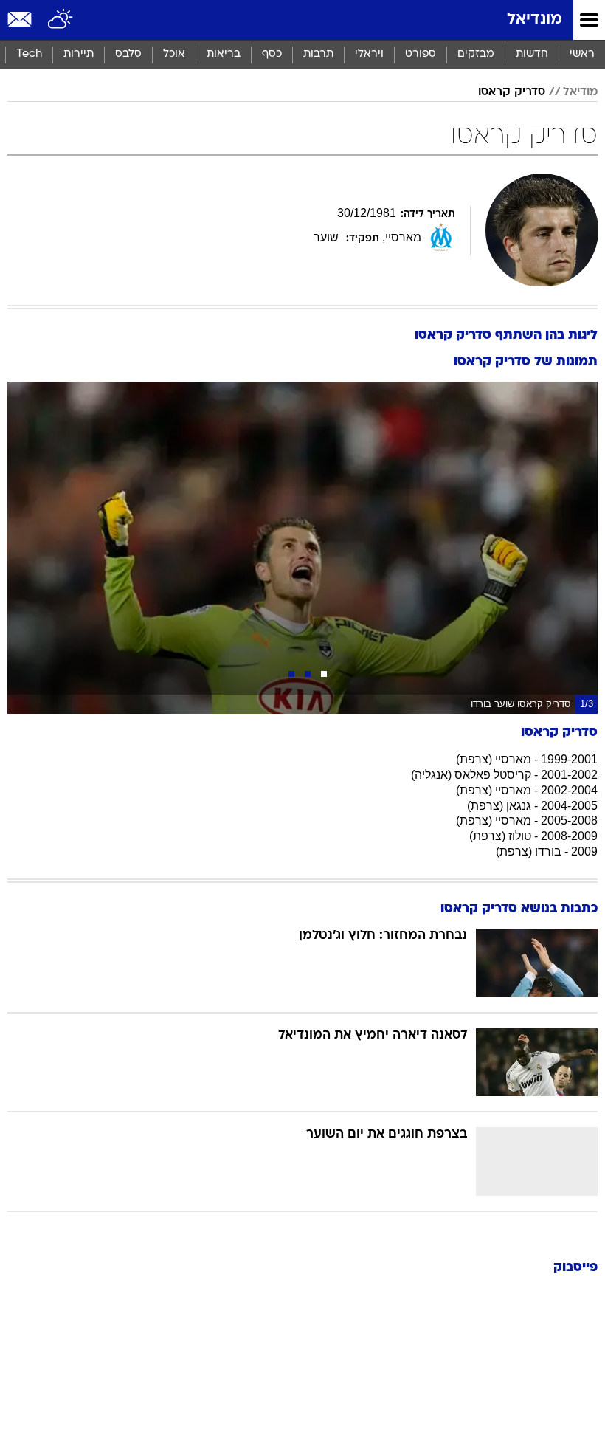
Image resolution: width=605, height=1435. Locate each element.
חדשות (532, 54)
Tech (29, 54)
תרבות (318, 54)
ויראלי (369, 54)
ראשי (582, 54)
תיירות (78, 54)
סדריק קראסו (511, 92)
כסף (272, 54)
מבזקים (475, 54)
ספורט (420, 54)
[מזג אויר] (61, 20)
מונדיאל (534, 19)
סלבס (128, 54)
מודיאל (580, 92)
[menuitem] (532, 55)
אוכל (174, 54)
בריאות (224, 54)
